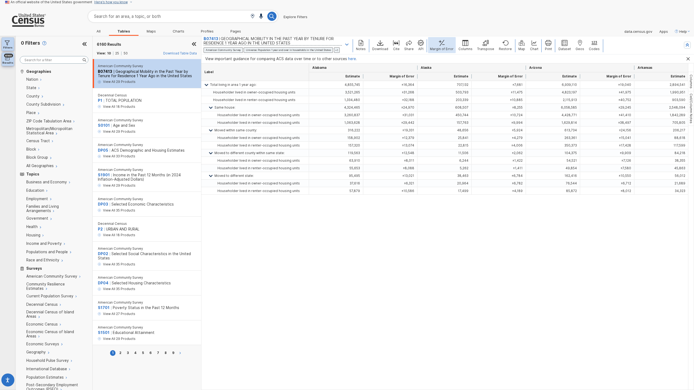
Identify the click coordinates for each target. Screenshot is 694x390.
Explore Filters (295, 17)
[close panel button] (194, 44)
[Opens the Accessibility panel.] (8, 381)
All (99, 31)
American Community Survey (120, 66)
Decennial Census (112, 95)
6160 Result (109, 44)
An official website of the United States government (51, 2)
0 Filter (30, 43)
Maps (151, 31)
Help (683, 31)
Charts (178, 31)
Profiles (207, 31)
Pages (235, 31)
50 (126, 53)
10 (109, 53)
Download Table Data (180, 53)
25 (117, 53)
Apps (663, 31)
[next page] (181, 353)
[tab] (691, 81)
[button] (252, 17)
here (352, 59)
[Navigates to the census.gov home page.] (23, 24)
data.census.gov (638, 31)
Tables (123, 31)
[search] (54, 60)
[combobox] (183, 16)
